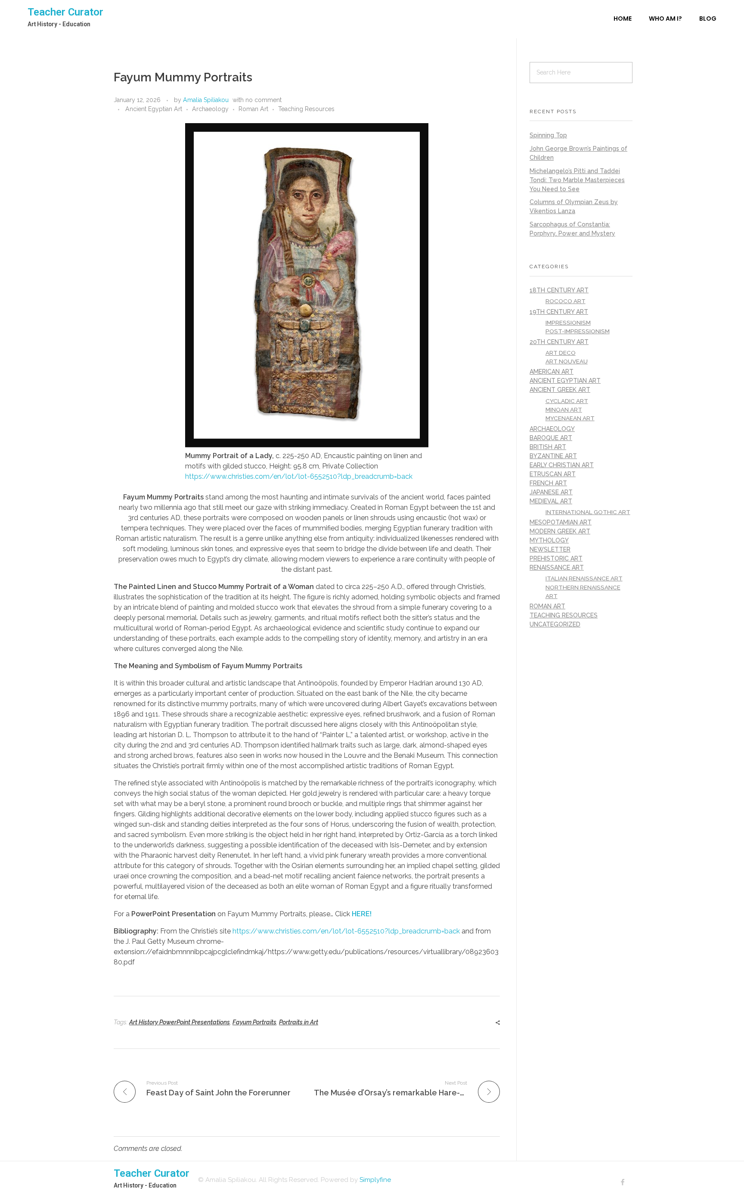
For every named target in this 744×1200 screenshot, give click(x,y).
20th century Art (559, 341)
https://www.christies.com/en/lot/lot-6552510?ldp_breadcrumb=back (298, 476)
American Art (552, 371)
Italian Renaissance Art (584, 578)
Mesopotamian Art (561, 522)
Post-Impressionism (578, 331)
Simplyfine (375, 1180)
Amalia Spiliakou (206, 99)
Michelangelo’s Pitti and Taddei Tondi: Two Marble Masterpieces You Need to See (577, 179)
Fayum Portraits (254, 1022)
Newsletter (550, 549)
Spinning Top (548, 135)
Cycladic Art (567, 400)
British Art (548, 446)
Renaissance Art (557, 567)
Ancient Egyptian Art (153, 108)
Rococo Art (566, 301)
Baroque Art (551, 437)
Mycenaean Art (570, 418)
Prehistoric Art (556, 558)
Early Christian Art (562, 465)
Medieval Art (551, 501)
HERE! (362, 914)
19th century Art (559, 311)
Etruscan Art (553, 474)
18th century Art (559, 290)
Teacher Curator (65, 12)
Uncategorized (555, 624)
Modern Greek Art (560, 531)
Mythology (549, 540)
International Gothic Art (588, 512)
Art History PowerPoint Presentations (179, 1022)
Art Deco (561, 352)
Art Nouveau (567, 361)
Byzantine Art (553, 456)
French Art (548, 483)
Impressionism (568, 322)
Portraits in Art (298, 1022)
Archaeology (210, 108)
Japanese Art (551, 492)
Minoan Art (564, 409)
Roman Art (253, 108)
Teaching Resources (306, 108)
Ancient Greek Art (560, 389)
